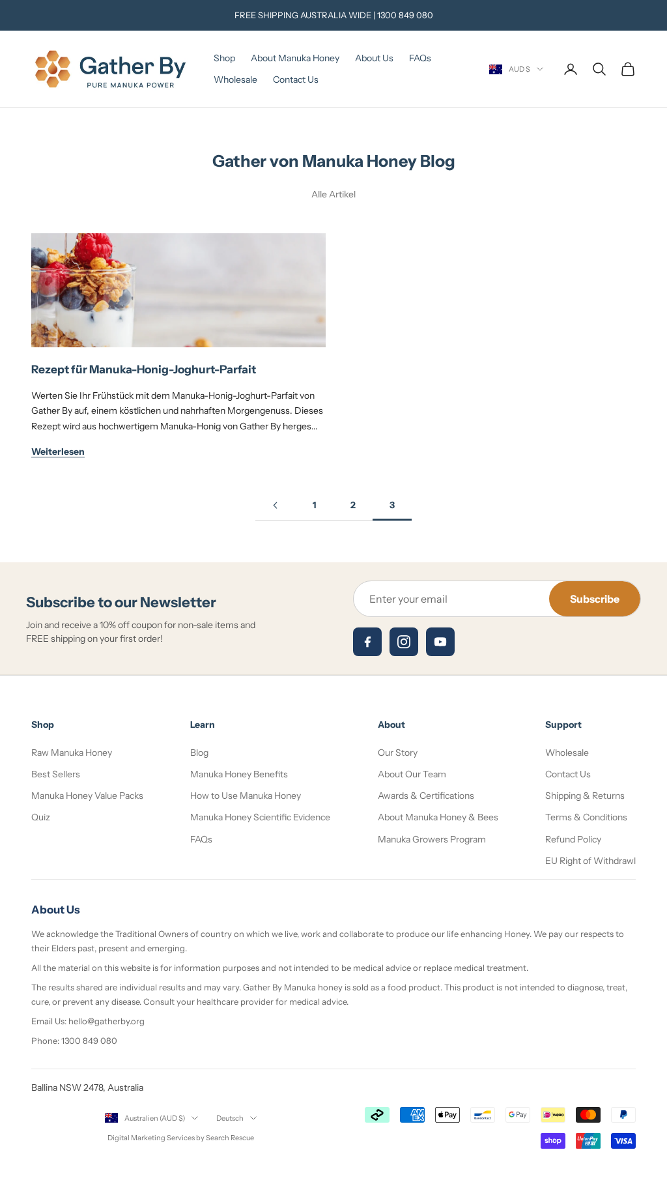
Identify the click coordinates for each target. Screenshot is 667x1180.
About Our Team (412, 774)
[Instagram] (404, 641)
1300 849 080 (405, 15)
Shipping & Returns (585, 795)
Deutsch (230, 1118)
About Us (374, 58)
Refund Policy (573, 839)
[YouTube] (440, 641)
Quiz (40, 817)
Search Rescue (230, 1137)
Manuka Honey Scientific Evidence (260, 817)
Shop (224, 58)
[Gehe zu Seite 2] (274, 505)
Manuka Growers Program (432, 839)
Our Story (398, 752)
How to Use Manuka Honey (245, 795)
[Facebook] (367, 641)
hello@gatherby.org (106, 1021)
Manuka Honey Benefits (239, 774)
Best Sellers (55, 774)
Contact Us (296, 79)
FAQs (420, 58)
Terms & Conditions (586, 817)
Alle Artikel (333, 194)
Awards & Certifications (426, 795)
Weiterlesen (58, 451)
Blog (199, 752)
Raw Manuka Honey (71, 752)
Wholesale (235, 79)
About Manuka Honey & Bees (438, 817)
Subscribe (594, 598)
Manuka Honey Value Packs (87, 795)
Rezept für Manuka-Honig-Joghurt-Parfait (143, 369)
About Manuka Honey (295, 58)
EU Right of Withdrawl (590, 861)
